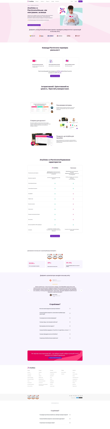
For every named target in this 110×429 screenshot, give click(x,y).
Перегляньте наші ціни (55, 75)
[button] (37, 1)
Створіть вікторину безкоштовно (34, 25)
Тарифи (52, 1)
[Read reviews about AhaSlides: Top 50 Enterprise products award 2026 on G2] (29, 397)
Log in (76, 1)
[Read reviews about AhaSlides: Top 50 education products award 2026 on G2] (37, 397)
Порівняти (29, 5)
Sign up (80, 1)
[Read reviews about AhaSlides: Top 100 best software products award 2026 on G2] (33, 397)
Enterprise (57, 1)
